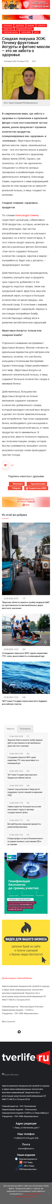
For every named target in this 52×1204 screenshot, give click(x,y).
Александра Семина (27, 215)
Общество (8, 29)
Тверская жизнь (11, 32)
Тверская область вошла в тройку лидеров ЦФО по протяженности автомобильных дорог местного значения (25, 605)
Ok (26, 1200)
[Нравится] (5, 465)
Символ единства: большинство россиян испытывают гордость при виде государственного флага (24, 809)
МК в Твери (29, 1166)
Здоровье (20, 26)
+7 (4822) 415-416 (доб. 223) (26, 1138)
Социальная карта (24, 29)
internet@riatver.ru (26, 1149)
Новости (41, 26)
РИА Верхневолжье (28, 1169)
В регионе (8, 26)
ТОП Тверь (28, 1162)
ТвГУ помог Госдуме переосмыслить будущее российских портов (22, 776)
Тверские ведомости (28, 1159)
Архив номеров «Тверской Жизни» (17, 978)
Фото (36, 32)
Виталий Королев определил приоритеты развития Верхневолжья (24, 825)
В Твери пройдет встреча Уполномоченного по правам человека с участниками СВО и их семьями (25, 841)
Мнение (31, 26)
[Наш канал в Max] (19, 1032)
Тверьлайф (26, 32)
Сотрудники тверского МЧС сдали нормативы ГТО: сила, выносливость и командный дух (23, 760)
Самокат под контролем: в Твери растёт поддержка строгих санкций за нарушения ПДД (25, 792)
